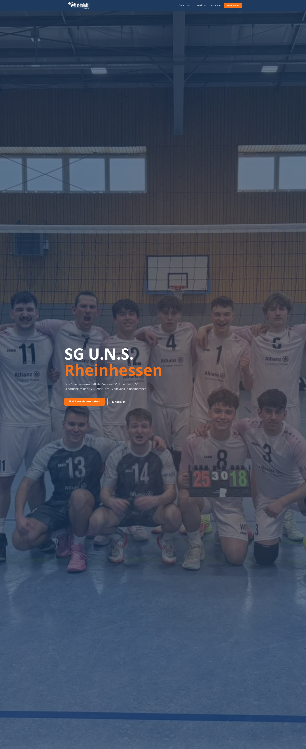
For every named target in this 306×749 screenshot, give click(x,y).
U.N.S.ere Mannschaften (84, 401)
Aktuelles (216, 5)
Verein (199, 5)
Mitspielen (119, 402)
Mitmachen (233, 5)
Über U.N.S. (185, 5)
